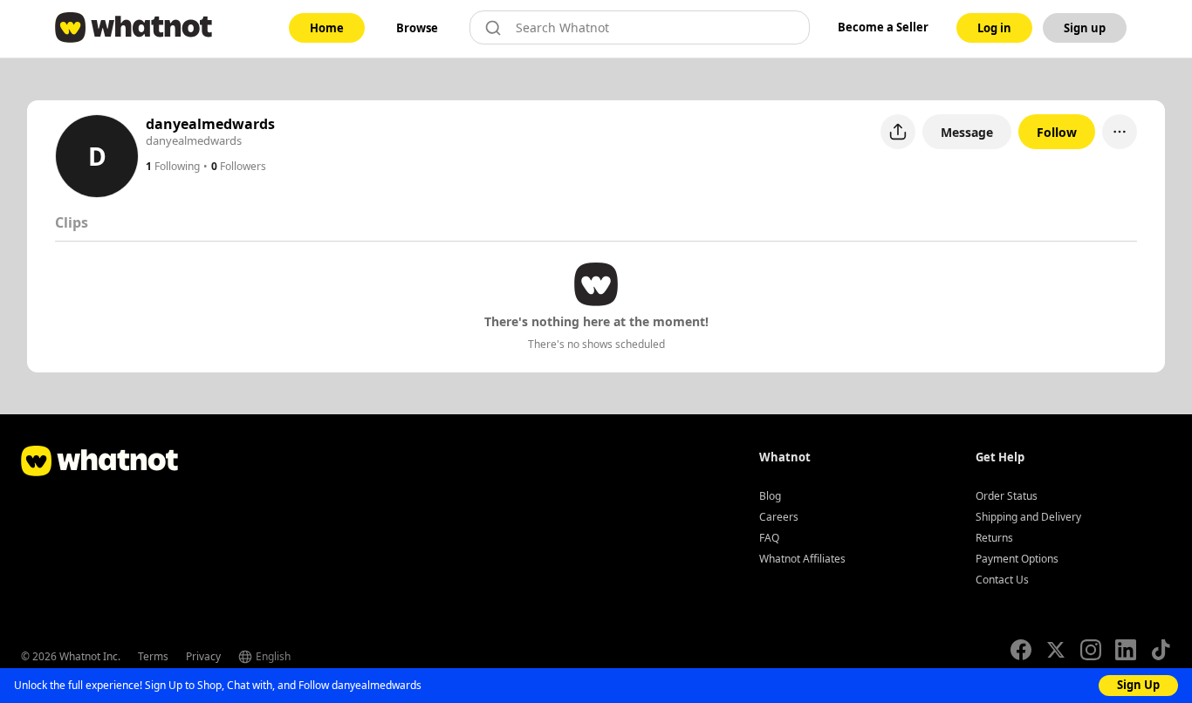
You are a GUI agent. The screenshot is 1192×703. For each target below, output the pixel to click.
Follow (1057, 132)
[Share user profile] (897, 131)
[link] (327, 28)
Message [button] (967, 132)
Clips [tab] (71, 222)
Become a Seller (883, 27)
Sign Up (1138, 685)
